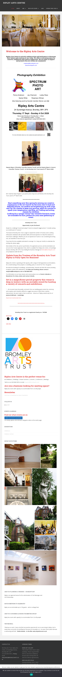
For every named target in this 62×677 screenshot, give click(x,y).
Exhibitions (7, 431)
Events (18, 8)
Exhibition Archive (9, 434)
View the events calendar (13, 418)
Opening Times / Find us (52, 8)
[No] (60, 673)
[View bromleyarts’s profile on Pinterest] (8, 405)
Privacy (15, 653)
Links (42, 8)
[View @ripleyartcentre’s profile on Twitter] (7, 405)
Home (12, 8)
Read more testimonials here (13, 298)
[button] (22, 456)
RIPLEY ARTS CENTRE (14, 3)
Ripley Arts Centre (32, 8)
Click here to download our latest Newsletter (16, 395)
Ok (31, 674)
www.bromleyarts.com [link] (31, 65)
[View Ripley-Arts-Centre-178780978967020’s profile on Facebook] (5, 405)
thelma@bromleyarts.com (48, 250)
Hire (23, 8)
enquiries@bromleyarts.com (32, 382)
